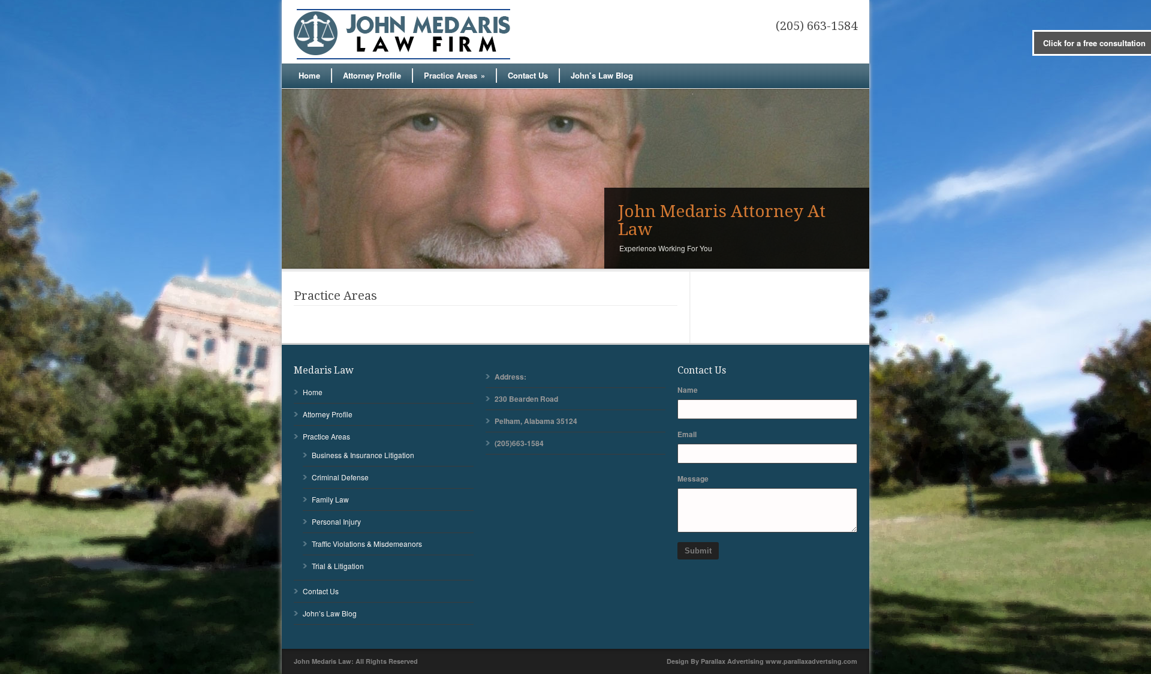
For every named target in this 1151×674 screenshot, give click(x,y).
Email (687, 434)
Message (693, 478)
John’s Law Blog (602, 75)
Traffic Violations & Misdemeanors (367, 543)
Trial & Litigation (338, 566)
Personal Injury (336, 521)
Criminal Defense (340, 477)
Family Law (330, 499)
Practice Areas (454, 75)
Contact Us (528, 75)
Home (309, 75)
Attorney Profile (372, 75)
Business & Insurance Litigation (363, 455)
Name (687, 389)
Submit (698, 550)
